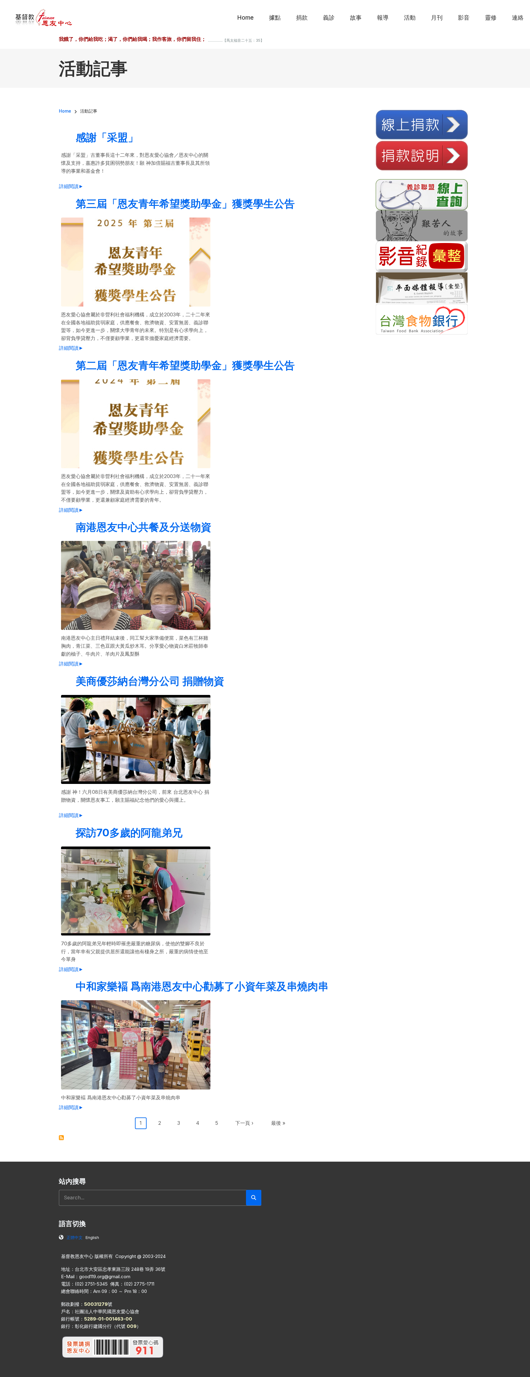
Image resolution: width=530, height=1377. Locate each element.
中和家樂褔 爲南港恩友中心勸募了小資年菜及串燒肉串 (202, 986)
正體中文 (75, 1237)
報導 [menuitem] (383, 17)
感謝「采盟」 (107, 137)
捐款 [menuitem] (302, 17)
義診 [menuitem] (329, 17)
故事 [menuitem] (356, 17)
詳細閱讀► (71, 186)
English (92, 1237)
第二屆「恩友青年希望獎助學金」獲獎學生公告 (185, 365)
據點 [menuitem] (275, 17)
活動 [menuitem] (410, 17)
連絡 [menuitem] (518, 17)
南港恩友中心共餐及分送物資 (143, 527)
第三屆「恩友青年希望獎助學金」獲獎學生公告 (185, 203)
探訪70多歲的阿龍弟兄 (129, 832)
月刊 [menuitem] (437, 17)
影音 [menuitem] (464, 17)
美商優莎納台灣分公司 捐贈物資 (150, 681)
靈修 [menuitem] (491, 17)
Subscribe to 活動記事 (61, 1137)
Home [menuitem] (245, 17)
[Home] (44, 17)
